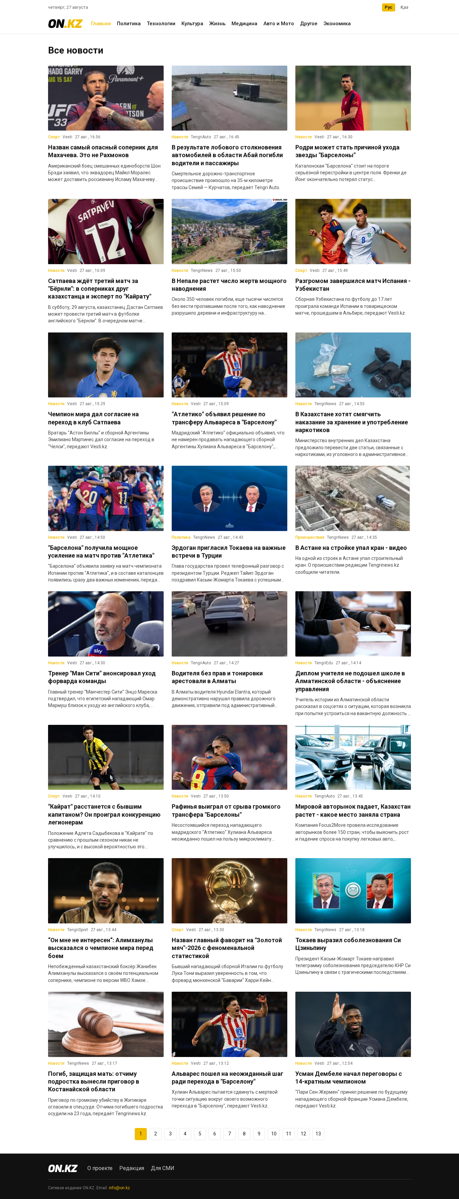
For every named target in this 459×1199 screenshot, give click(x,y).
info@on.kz (119, 1188)
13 (318, 1133)
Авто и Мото (278, 24)
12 (303, 1133)
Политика (129, 24)
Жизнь (217, 24)
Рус (388, 7)
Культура (192, 24)
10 (274, 1133)
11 (288, 1133)
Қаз (404, 7)
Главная (101, 24)
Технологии (161, 24)
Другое (309, 24)
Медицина (244, 24)
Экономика (337, 24)
